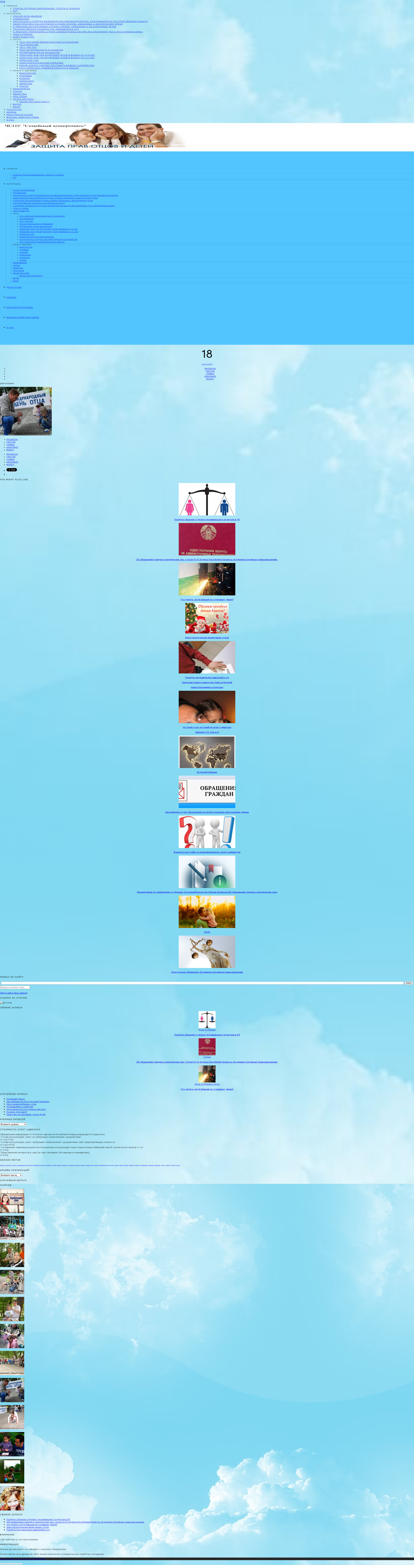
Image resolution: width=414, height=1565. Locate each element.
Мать (14, 1165)
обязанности (89, 1165)
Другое (23, 86)
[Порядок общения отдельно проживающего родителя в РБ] (207, 514)
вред (42, 1165)
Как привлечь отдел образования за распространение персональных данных (207, 812)
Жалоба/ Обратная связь (22, 117)
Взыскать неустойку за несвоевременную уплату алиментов (207, 852)
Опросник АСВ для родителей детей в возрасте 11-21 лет (57, 57)
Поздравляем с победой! (19, 1106)
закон (59, 1165)
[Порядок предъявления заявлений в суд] (207, 672)
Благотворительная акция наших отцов (207, 637)
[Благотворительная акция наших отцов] (207, 632)
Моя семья (20, 96)
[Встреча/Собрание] (207, 767)
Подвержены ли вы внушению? (39, 52)
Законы (11, 112)
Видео (17, 104)
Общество (20, 94)
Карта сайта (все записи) (13, 992)
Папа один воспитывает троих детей (25, 1114)
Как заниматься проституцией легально (27, 1101)
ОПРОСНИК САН (29, 60)
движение (48, 1165)
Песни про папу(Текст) (34, 101)
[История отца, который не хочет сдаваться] (207, 722)
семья (150, 1165)
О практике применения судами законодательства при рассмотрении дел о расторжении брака (78, 31)
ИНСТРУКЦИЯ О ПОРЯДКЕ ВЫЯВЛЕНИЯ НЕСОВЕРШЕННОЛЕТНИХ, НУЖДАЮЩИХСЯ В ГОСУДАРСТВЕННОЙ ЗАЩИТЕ (80, 21)
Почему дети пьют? (16, 1111)
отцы (116, 1165)
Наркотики (26, 81)
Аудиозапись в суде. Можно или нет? (26, 1109)
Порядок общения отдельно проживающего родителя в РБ (207, 519)
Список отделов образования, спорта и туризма (46, 8)
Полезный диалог (15, 1098)
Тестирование (28, 44)
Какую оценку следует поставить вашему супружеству (57, 65)
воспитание (36, 1165)
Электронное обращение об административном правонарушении (207, 972)
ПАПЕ (207, 932)
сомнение (157, 1165)
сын (178, 1165)
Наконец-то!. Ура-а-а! (207, 732)
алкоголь (29, 1165)
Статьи (17, 91)
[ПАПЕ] (207, 927)
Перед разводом (23, 37)
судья (173, 1165)
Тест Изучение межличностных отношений (49, 42)
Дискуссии (14, 109)
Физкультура (27, 73)
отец (111, 1165)
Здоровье (25, 75)
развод (131, 1165)
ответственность (104, 1165)
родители (144, 1165)
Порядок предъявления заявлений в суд (207, 677)
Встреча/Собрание (207, 772)
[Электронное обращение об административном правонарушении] (207, 967)
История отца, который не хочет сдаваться (207, 727)
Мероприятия (21, 88)
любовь (71, 1165)
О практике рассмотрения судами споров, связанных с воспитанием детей (64, 26)
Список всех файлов (27, 16)
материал (78, 1165)
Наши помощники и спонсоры (207, 687)
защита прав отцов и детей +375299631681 (23, 1558)
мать (83, 1165)
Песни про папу (23, 99)
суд (163, 1165)
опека (96, 1165)
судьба (167, 1165)
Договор (8, 1165)
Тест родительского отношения (41, 50)
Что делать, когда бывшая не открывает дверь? (207, 599)
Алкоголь (25, 83)
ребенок (137, 1165)
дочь (54, 1165)
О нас (10, 120)
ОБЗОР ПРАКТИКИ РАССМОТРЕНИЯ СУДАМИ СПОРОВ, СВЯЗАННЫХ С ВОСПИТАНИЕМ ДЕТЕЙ (68, 24)
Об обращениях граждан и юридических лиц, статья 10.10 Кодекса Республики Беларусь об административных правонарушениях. (207, 559)
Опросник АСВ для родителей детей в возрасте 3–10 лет (57, 55)
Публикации (21, 18)
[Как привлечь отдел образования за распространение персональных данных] (207, 807)
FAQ (15, 11)
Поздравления (21, 1165)
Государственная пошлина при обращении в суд (46, 29)
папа (121, 1165)
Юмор (16, 107)
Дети (2, 1165)
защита (65, 1165)
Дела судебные (23, 34)
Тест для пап (28, 47)
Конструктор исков (19, 114)
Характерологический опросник (41, 63)
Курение (24, 78)
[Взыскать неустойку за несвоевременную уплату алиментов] (207, 847)
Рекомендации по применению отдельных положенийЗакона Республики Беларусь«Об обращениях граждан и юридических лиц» (207, 892)
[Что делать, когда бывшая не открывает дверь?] (207, 594)
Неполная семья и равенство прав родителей (207, 682)
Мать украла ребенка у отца (21, 1104)
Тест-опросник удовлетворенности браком (49, 68)
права (126, 1165)
